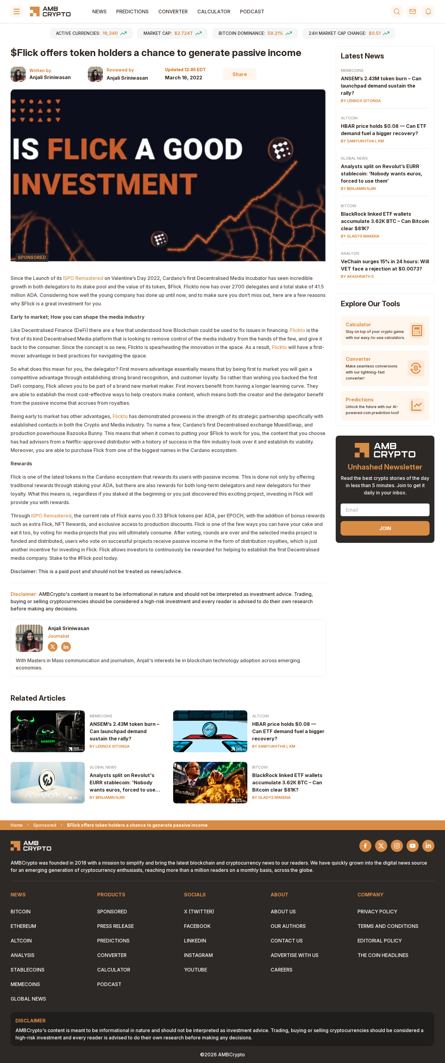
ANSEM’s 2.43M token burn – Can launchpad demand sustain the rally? (124, 731)
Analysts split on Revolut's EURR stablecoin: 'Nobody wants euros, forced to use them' (122, 782)
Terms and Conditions (388, 926)
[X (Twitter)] (53, 647)
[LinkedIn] (66, 647)
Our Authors (288, 926)
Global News (103, 767)
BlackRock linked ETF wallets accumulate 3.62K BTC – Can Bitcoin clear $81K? (287, 782)
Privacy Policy (377, 912)
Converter (173, 11)
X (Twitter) (199, 912)
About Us (283, 912)
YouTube (195, 970)
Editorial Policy (380, 941)
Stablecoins (27, 970)
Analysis (350, 253)
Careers (281, 970)
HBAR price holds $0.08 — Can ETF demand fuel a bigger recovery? (288, 731)
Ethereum (23, 926)
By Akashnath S (357, 276)
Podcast (252, 11)
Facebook (197, 926)
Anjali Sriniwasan (50, 77)
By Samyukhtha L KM (273, 746)
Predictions (132, 11)
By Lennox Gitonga (110, 746)
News (99, 11)
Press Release (115, 926)
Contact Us (287, 941)
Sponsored (112, 912)
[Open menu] (17, 11)
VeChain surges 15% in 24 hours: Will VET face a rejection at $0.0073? (385, 265)
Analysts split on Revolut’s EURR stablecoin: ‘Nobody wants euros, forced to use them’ (381, 173)
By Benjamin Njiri (107, 797)
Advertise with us (294, 955)
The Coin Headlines (383, 955)
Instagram (198, 955)
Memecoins (101, 716)
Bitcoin (260, 767)
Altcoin (260, 716)
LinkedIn (195, 941)
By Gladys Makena (271, 797)
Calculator (213, 11)
